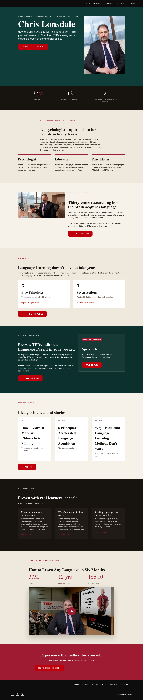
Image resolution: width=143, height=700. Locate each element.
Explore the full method (32, 314)
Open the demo (92, 365)
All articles (27, 467)
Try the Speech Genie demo (33, 46)
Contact (133, 4)
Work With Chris (116, 684)
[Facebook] (12, 694)
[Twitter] (17, 694)
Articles (104, 684)
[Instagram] (22, 694)
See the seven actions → (87, 303)
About (87, 4)
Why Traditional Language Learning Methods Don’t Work (107, 438)
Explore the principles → (31, 303)
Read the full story (80, 233)
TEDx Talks (94, 684)
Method (96, 4)
